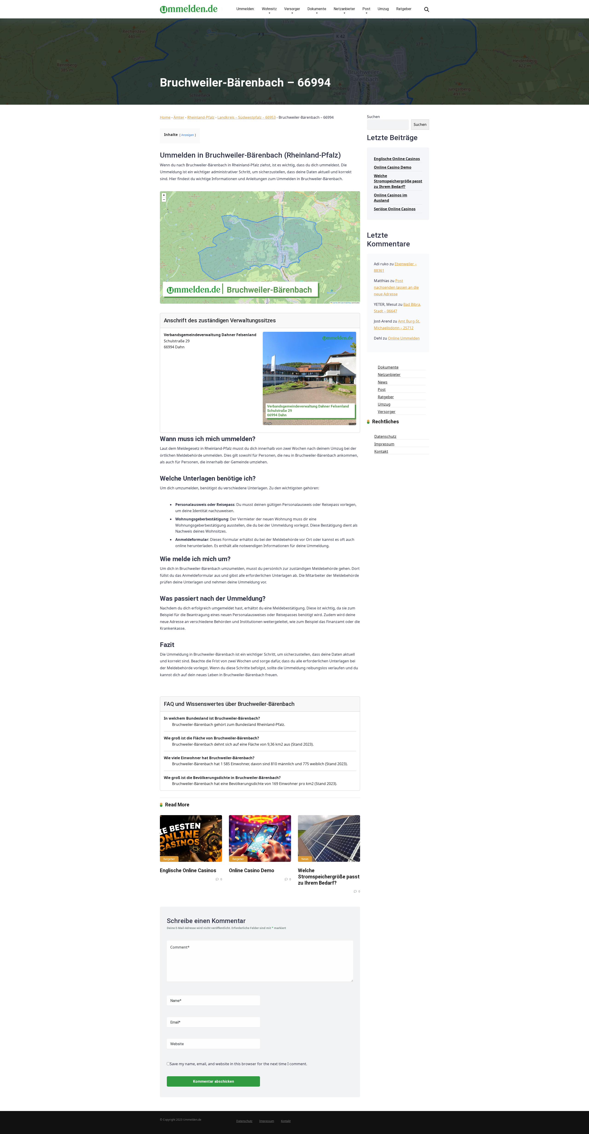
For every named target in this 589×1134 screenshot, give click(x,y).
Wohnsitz (269, 9)
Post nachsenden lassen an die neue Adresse (396, 287)
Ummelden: (245, 9)
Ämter (178, 117)
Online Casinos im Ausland (390, 198)
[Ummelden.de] (188, 7)
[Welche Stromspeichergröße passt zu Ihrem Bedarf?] (329, 838)
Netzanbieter (344, 9)
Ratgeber (403, 9)
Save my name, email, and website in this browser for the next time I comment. (238, 1063)
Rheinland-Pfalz (200, 117)
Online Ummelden (404, 338)
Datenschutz (385, 436)
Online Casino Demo (251, 870)
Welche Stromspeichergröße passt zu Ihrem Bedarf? (329, 877)
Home (165, 117)
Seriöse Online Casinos (395, 208)
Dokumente (316, 9)
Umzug (383, 9)
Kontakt (381, 451)
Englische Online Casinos (188, 870)
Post (366, 9)
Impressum (384, 444)
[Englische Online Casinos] (191, 838)
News (305, 859)
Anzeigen (187, 135)
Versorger (292, 9)
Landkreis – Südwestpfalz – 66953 (246, 117)
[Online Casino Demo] (260, 838)
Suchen (373, 116)
